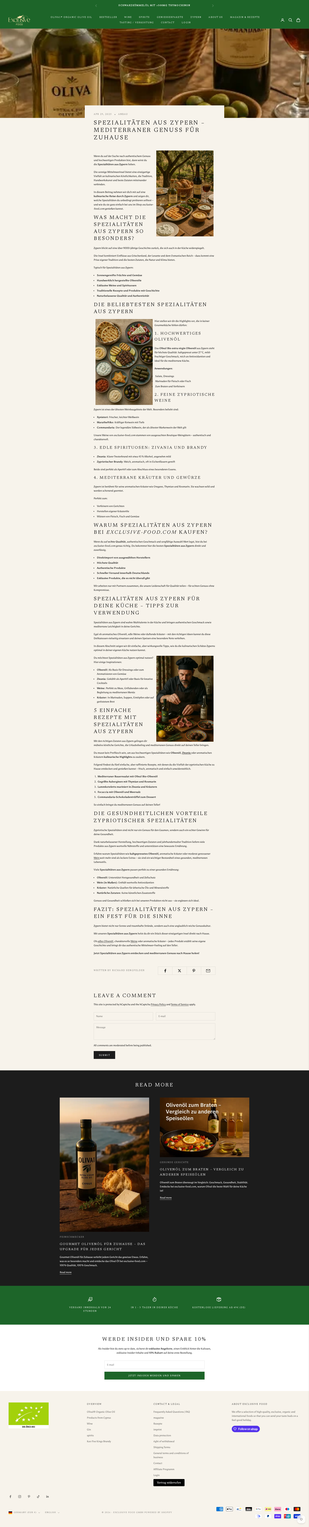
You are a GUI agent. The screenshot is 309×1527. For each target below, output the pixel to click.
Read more (66, 1272)
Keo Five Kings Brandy (99, 1441)
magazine (158, 1417)
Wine (128, 17)
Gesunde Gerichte (174, 1162)
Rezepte (157, 1423)
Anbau (123, 114)
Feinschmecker (72, 1237)
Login (186, 23)
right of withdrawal (164, 1441)
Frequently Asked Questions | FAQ (171, 1411)
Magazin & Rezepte (245, 17)
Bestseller (108, 17)
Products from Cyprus (99, 1417)
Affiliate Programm (163, 1469)
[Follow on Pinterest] (29, 1496)
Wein (97, 857)
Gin (89, 1429)
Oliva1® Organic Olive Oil (71, 17)
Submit (104, 1055)
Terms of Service (180, 1004)
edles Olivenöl (105, 941)
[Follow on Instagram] (19, 1496)
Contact (168, 23)
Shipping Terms (161, 1447)
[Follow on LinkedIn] (47, 1496)
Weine (134, 941)
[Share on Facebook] (165, 971)
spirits (144, 17)
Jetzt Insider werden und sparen (154, 1375)
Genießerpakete (170, 17)
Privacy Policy (158, 1004)
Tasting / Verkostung (137, 23)
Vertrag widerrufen (169, 1482)
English (50, 1513)
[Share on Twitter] (179, 971)
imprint (157, 1429)
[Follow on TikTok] (38, 1496)
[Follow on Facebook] (10, 1496)
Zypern (195, 17)
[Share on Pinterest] (194, 971)
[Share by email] (208, 971)
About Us (216, 17)
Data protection (162, 1435)
